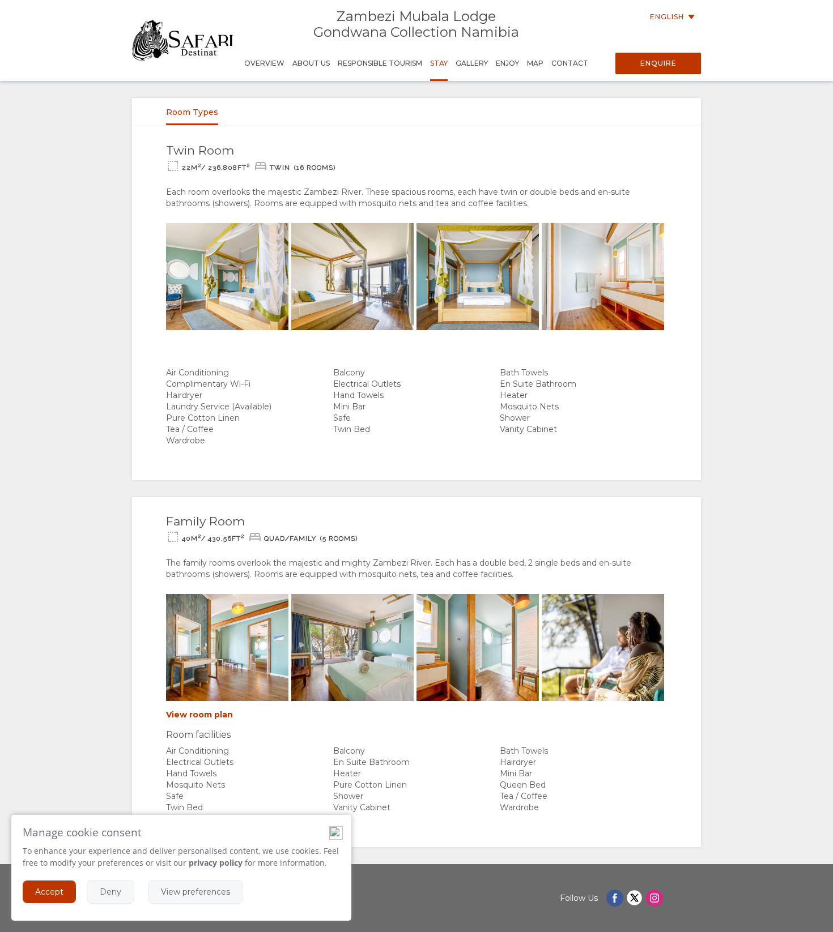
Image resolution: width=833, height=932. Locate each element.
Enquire (658, 63)
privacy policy (216, 862)
